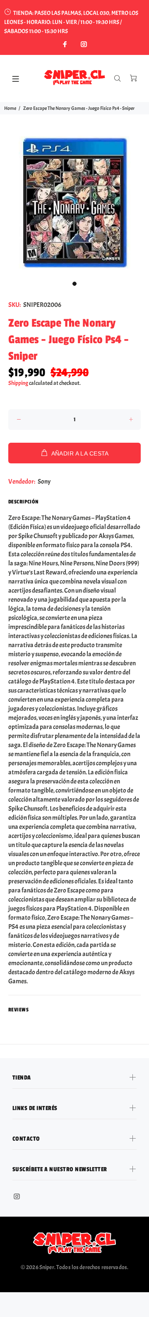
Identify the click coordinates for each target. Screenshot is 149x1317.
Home (10, 108)
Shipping (18, 383)
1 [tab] (74, 284)
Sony (44, 481)
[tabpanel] (74, 202)
